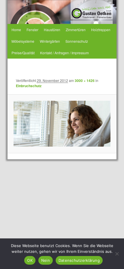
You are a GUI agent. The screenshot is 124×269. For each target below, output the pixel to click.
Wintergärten (50, 41)
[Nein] (117, 254)
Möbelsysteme (23, 41)
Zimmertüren (76, 29)
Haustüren (52, 29)
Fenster (32, 29)
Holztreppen (100, 29)
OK (30, 260)
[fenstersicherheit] (62, 124)
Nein (45, 260)
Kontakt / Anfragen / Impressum (64, 52)
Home (16, 29)
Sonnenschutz (76, 41)
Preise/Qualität (23, 52)
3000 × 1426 (85, 80)
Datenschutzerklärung (79, 260)
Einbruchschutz (29, 85)
